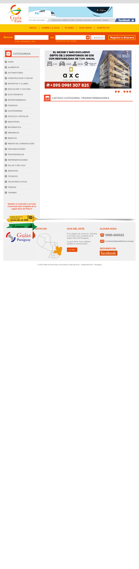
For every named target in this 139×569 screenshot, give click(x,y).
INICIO (33, 28)
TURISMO (12, 193)
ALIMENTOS (13, 67)
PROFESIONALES (16, 154)
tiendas (79, 20)
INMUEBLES (13, 133)
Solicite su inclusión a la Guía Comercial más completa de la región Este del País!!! (22, 206)
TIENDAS (12, 187)
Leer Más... (72, 250)
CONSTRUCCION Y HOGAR (20, 78)
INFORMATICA (14, 127)
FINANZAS (13, 105)
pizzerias (87, 20)
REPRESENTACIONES (18, 160)
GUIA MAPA (85, 28)
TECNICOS (13, 176)
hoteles (105, 20)
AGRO (11, 62)
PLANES (69, 28)
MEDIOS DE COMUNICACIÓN (21, 143)
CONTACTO (103, 28)
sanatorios (96, 20)
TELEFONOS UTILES (17, 182)
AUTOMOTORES (15, 73)
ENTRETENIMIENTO (17, 100)
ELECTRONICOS (15, 94)
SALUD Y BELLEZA (17, 165)
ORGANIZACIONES (16, 149)
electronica (56, 20)
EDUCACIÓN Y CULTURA (19, 89)
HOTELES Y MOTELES (18, 116)
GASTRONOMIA (15, 111)
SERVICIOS (13, 171)
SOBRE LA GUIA (51, 28)
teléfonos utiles (68, 20)
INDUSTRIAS (13, 122)
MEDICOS (12, 138)
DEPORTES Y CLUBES (18, 84)
